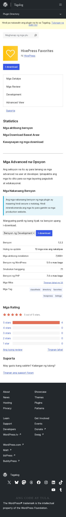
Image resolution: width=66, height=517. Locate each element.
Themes (39, 397)
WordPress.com (13, 444)
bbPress (9, 455)
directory (47, 289)
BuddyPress (11, 461)
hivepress (48, 296)
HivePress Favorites (37, 51)
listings (58, 296)
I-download (11, 67)
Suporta (10, 110)
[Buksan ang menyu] (61, 4)
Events (38, 423)
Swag (39, 434)
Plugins (38, 402)
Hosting (7, 402)
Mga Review (13, 86)
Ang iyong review (12, 349)
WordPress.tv (12, 434)
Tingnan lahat (55, 349)
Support (7, 423)
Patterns (39, 408)
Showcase (40, 391)
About (6, 391)
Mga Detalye (13, 78)
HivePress (29, 55)
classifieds (35, 289)
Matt (7, 450)
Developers (9, 429)
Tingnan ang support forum (18, 372)
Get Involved (42, 418)
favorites (58, 289)
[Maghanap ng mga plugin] (36, 35)
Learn (6, 418)
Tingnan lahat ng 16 (53, 282)
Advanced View (15, 102)
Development (13, 94)
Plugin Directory (11, 14)
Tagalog (14, 474)
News (6, 397)
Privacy (7, 408)
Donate (40, 429)
